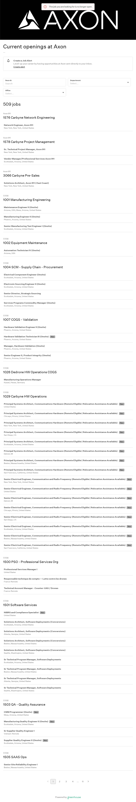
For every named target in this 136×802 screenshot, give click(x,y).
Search (8, 80)
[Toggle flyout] (128, 82)
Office (7, 90)
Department (75, 80)
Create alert (19, 67)
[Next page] (88, 782)
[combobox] (70, 83)
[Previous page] (47, 782)
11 (83, 781)
